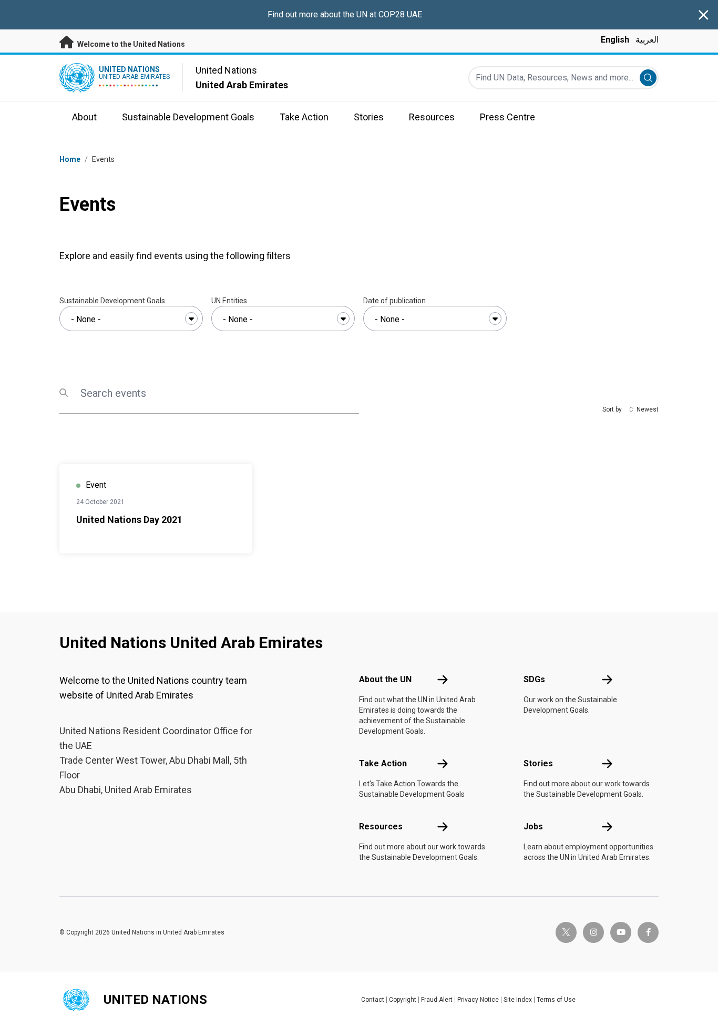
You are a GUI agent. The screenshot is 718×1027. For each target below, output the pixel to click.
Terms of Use (556, 999)
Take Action (383, 763)
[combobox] (131, 318)
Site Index (518, 999)
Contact (372, 999)
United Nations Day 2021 (129, 519)
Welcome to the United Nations (130, 44)
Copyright (402, 999)
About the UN (385, 679)
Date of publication (394, 300)
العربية (647, 40)
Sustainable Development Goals (112, 300)
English (615, 40)
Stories (538, 763)
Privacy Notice (478, 999)
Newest (648, 409)
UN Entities (229, 300)
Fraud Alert (437, 999)
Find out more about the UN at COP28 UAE (345, 14)
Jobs (533, 826)
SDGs (534, 679)
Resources (381, 826)
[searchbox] (131, 319)
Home (69, 159)
